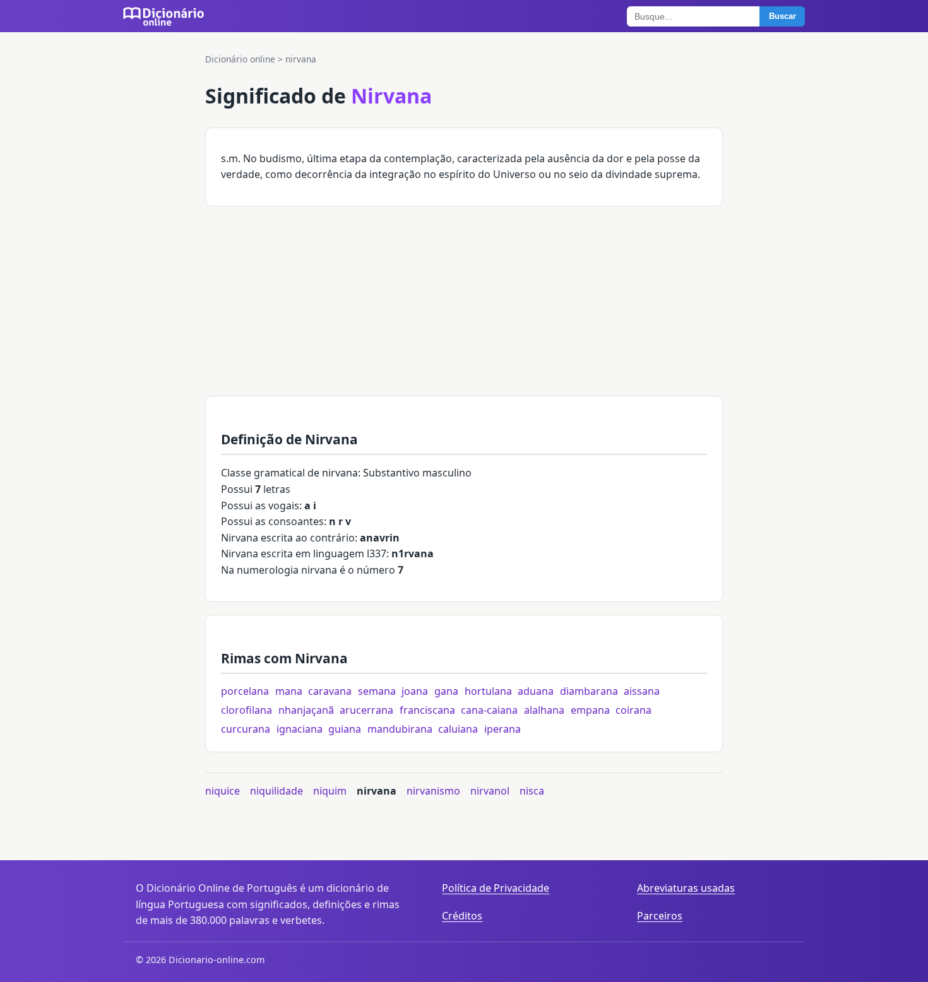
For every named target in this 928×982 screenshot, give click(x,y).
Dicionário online (240, 59)
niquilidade (276, 791)
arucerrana (366, 710)
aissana (642, 691)
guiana (344, 729)
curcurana (245, 729)
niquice (222, 791)
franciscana (427, 710)
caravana (330, 691)
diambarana (589, 691)
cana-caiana (489, 710)
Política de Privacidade (495, 888)
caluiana (458, 729)
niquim (330, 791)
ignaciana (300, 729)
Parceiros (659, 916)
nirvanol (489, 791)
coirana (633, 710)
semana (377, 691)
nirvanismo (433, 791)
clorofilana (246, 710)
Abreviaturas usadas (686, 888)
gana (446, 691)
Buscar (782, 16)
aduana (536, 691)
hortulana (488, 691)
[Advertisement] (464, 307)
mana (288, 691)
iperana (502, 729)
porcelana (245, 691)
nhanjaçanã (306, 710)
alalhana (544, 710)
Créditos (462, 916)
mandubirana (399, 729)
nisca (532, 791)
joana (415, 691)
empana (590, 710)
